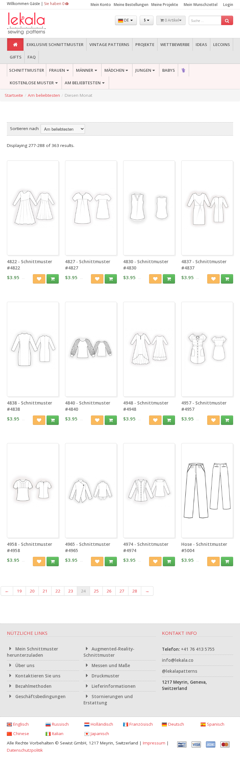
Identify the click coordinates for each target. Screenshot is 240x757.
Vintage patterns (109, 44)
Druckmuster (104, 676)
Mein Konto (101, 4)
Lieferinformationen (113, 686)
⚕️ (183, 70)
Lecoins (221, 44)
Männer (84, 70)
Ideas (201, 44)
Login (228, 4)
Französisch (140, 724)
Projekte (144, 44)
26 (109, 591)
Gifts (16, 57)
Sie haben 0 (54, 3)
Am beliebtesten (83, 83)
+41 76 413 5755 (198, 649)
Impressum (154, 743)
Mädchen (114, 70)
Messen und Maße (110, 665)
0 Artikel (171, 20)
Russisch (60, 724)
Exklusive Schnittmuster (55, 44)
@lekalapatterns (179, 671)
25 (96, 591)
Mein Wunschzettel (201, 4)
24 (83, 591)
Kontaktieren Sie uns (37, 676)
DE (126, 20)
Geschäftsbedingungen (40, 696)
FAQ (32, 57)
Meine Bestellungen (131, 4)
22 (57, 591)
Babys (168, 70)
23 (70, 591)
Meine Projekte (164, 4)
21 (45, 591)
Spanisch (215, 724)
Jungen (143, 70)
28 (134, 591)
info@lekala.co (177, 660)
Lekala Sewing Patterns (38, 24)
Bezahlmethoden (33, 686)
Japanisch (99, 733)
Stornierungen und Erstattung (108, 700)
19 (19, 591)
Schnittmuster (26, 70)
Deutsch (175, 724)
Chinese (20, 733)
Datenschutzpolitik (25, 750)
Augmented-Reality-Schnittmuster (109, 652)
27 (121, 591)
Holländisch (101, 724)
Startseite (14, 95)
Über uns (24, 665)
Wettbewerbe (175, 44)
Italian (57, 733)
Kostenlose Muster (32, 83)
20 (32, 591)
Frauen (57, 70)
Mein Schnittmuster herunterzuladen (32, 652)
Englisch (20, 724)
